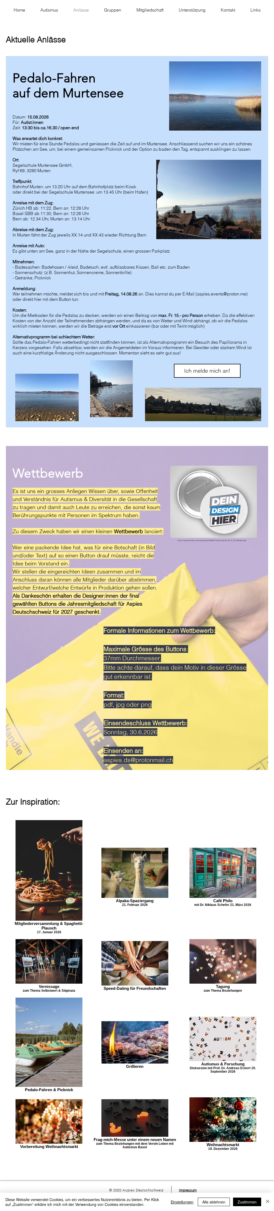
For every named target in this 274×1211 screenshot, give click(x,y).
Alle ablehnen (213, 1202)
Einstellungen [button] (182, 1202)
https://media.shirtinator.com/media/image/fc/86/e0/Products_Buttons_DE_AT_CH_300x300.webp (212, 540)
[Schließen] (267, 1202)
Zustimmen (247, 1202)
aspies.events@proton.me (221, 294)
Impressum (188, 1190)
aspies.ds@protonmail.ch (138, 760)
